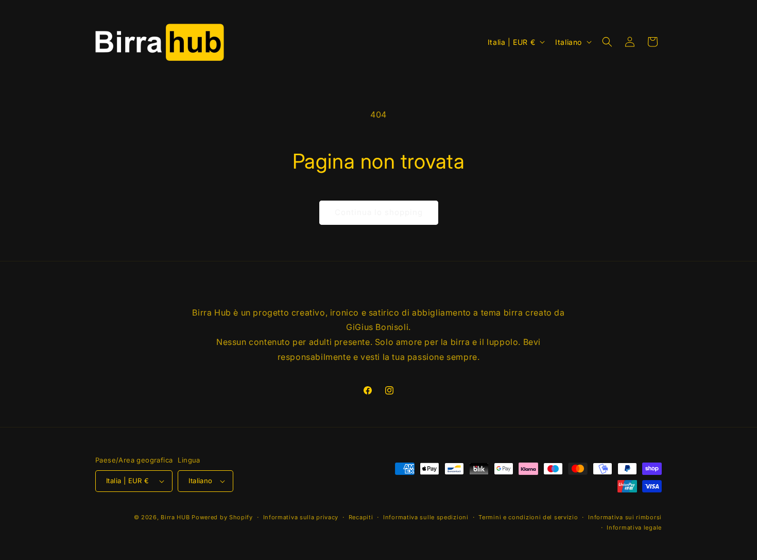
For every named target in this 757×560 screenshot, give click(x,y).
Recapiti (361, 517)
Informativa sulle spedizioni (426, 517)
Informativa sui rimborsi (625, 517)
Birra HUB (175, 517)
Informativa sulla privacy (301, 517)
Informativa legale (634, 527)
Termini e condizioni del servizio (528, 517)
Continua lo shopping (379, 212)
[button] (607, 41)
